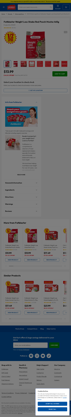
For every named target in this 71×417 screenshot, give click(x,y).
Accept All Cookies (52, 403)
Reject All (52, 409)
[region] (52, 402)
